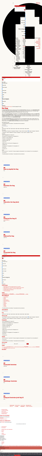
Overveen (24, 52)
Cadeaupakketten (28, 67)
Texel (24, 54)
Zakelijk (28, 68)
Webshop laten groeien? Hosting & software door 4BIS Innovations (31, 445)
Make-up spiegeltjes (18, 45)
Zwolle (24, 58)
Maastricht (24, 51)
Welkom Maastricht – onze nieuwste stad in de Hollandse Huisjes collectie (14, 287)
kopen (4, 167)
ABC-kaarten (18, 40)
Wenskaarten (18, 42)
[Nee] (20, 455)
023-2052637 (1, 417)
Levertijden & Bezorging (5, 410)
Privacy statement (9, 445)
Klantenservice (38, 2)
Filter (27, 343)
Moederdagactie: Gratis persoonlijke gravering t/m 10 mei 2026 (12, 286)
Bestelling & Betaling (4, 409)
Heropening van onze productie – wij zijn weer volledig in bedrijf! (12, 288)
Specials (17, 60)
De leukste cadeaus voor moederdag (8, 289)
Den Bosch (24, 45)
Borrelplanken (18, 56)
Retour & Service (4, 411)
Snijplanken (17, 55)
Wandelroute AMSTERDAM (16, 67)
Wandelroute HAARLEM (17, 68)
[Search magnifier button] (24, 9)
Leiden (24, 50)
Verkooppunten (38, 43)
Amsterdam (24, 41)
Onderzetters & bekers (17, 46)
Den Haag (24, 46)
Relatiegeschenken (37, 42)
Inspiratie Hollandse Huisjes (28, 69)
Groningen (24, 47)
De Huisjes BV (4, 445)
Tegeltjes (5, 305)
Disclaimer (13, 445)
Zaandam (24, 56)
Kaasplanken (18, 58)
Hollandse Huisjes (17, 65)
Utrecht (24, 55)
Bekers (18, 47)
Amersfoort (24, 40)
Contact (39, 39)
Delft (24, 44)
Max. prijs (15, 343)
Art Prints (18, 52)
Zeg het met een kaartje (7, 290)
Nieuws (17, 66)
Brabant (24, 42)
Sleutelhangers (17, 54)
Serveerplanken (18, 59)
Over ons (39, 45)
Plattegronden (18, 53)
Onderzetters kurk (18, 49)
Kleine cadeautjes (17, 43)
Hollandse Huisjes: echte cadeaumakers (7, 429)
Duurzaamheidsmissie (5, 412)
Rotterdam (24, 53)
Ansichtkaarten (18, 41)
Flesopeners (18, 44)
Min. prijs (3, 343)
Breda (24, 43)
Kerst (18, 62)
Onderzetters (3, 402)
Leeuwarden (24, 49)
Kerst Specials (4, 427)
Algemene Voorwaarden (19, 445)
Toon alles (17, 63)
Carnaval (18, 61)
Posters (17, 50)
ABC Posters (18, 51)
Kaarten (17, 39)
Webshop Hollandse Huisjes (8, 106)
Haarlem (24, 48)
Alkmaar (24, 39)
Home (2, 106)
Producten (27, 37)
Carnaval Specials (4, 426)
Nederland (21, 64)
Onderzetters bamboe (18, 48)
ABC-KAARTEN (39, 402)
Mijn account (38, 3)
